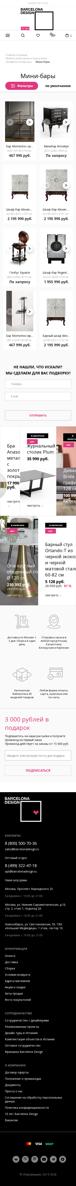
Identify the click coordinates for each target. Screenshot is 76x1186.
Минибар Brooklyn (56, 146)
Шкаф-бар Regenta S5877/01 (58, 272)
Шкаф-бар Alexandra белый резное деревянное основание (21, 209)
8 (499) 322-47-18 (21, 865)
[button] (29, 122)
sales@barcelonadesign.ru (22, 849)
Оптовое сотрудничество (23, 1045)
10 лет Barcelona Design (21, 1114)
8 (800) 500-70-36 (38, 3)
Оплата (10, 956)
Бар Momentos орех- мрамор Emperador (21, 146)
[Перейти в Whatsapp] (25, 1159)
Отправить (38, 415)
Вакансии (11, 1120)
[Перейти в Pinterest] (34, 1159)
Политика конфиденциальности (27, 1107)
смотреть (13, 501)
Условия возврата (17, 975)
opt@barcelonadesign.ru (21, 871)
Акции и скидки (15, 987)
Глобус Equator (19, 272)
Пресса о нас (14, 1091)
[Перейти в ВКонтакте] (16, 1159)
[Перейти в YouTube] (44, 1159)
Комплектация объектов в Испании (30, 1039)
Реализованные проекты (22, 1027)
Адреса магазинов (17, 981)
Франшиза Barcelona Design (24, 1052)
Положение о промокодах (23, 1079)
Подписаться (38, 770)
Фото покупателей (18, 1000)
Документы (12, 1085)
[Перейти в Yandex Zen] (62, 1159)
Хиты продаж (14, 993)
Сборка (10, 968)
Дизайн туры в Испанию (21, 1033)
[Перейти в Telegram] (53, 1159)
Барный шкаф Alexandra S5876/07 (58, 336)
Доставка (11, 962)
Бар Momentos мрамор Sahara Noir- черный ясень (21, 336)
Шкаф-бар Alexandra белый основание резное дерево (58, 209)
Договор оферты (17, 1072)
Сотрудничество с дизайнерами (27, 1020)
